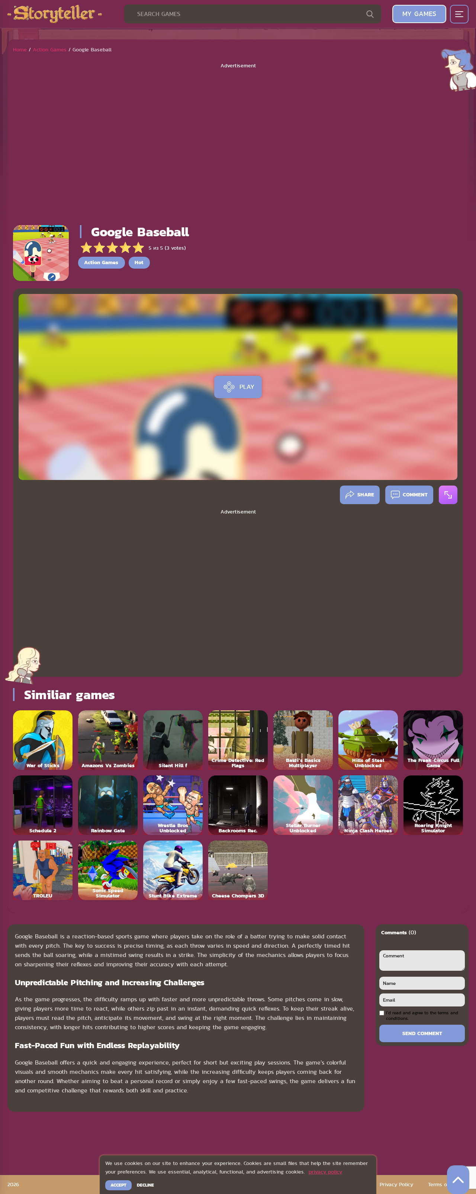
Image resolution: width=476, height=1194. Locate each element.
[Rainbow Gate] (108, 805)
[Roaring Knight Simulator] (433, 805)
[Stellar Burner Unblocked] (303, 805)
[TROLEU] (43, 870)
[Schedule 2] (43, 805)
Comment (415, 494)
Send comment (422, 1033)
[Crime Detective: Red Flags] (238, 740)
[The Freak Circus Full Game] (433, 740)
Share (365, 494)
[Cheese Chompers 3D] (238, 870)
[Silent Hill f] (173, 740)
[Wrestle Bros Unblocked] (173, 805)
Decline (145, 1185)
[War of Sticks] (43, 740)
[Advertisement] (238, 144)
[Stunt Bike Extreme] (173, 870)
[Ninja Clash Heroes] (368, 805)
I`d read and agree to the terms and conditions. (422, 1015)
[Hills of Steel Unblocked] (368, 740)
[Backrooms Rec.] (238, 805)
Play (246, 386)
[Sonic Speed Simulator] (108, 870)
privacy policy (325, 1171)
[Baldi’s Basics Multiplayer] (303, 740)
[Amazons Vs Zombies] (108, 740)
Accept (118, 1185)
